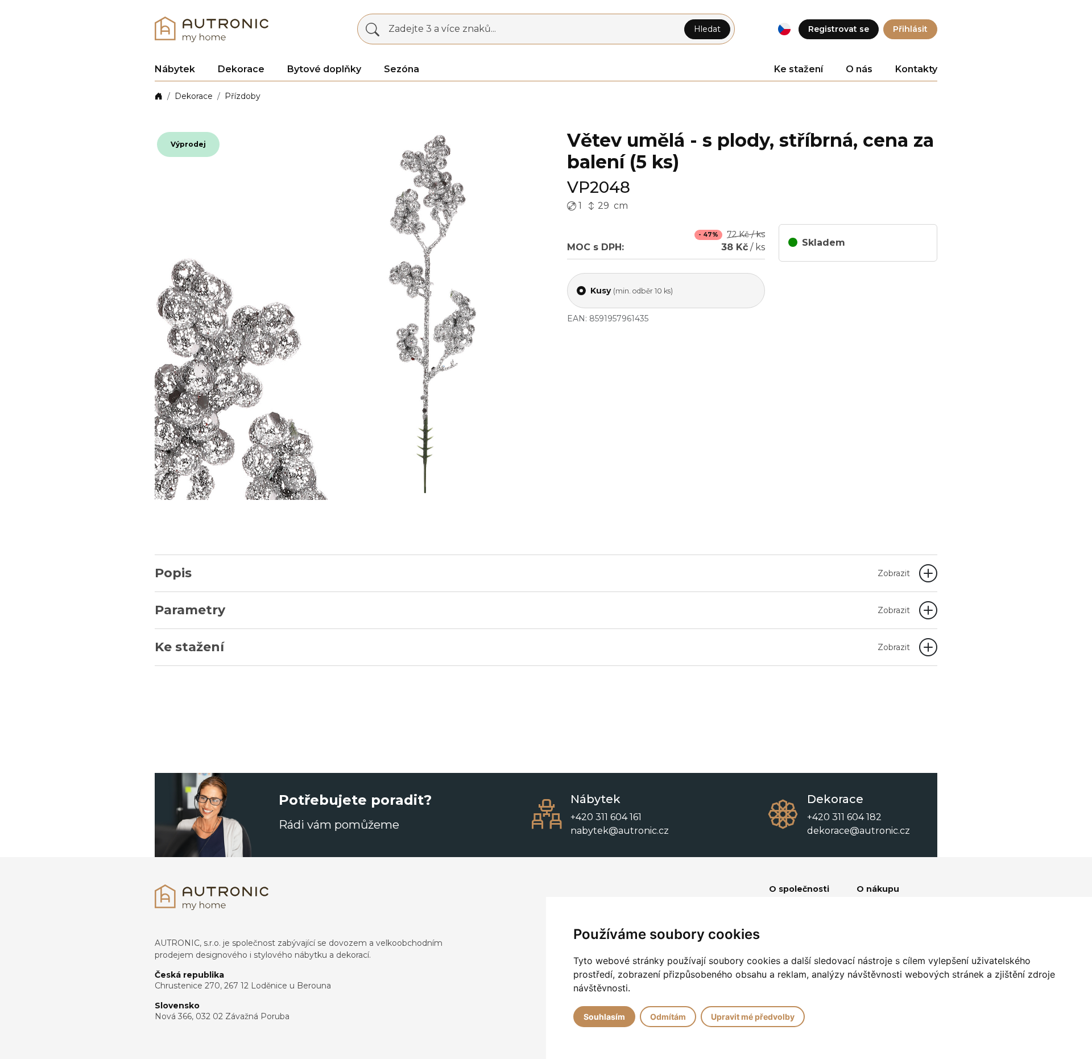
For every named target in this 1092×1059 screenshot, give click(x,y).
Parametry (532, 610)
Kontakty (916, 69)
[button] (784, 29)
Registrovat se (838, 29)
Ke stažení (798, 69)
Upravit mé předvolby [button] (753, 1016)
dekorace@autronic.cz (858, 830)
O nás (859, 69)
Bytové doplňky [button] (324, 69)
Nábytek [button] (175, 69)
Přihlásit (910, 29)
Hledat (707, 29)
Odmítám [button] (668, 1016)
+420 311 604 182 (844, 817)
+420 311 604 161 (606, 817)
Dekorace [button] (241, 69)
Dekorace (194, 96)
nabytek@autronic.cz (619, 830)
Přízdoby (242, 96)
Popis (532, 573)
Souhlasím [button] (604, 1016)
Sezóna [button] (401, 69)
